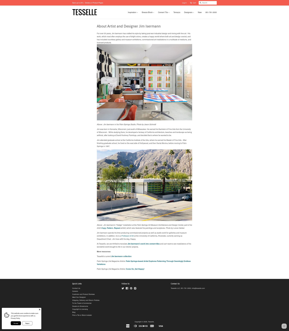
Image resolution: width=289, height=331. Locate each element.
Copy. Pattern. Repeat (110, 228)
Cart (194, 3)
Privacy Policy (15, 318)
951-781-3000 (211, 12)
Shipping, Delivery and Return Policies (85, 300)
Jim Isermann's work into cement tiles (144, 243)
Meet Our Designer (79, 297)
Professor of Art (127, 235)
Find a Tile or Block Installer (82, 315)
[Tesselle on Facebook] (127, 288)
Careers (75, 291)
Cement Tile (163, 12)
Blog (73, 312)
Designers (188, 12)
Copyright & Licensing (80, 309)
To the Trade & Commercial (81, 303)
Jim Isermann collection (121, 256)
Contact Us (76, 288)
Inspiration (132, 12)
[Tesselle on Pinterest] (131, 288)
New (200, 12)
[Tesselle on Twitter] (123, 288)
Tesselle (151, 321)
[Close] (39, 309)
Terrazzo (176, 12)
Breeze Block (147, 12)
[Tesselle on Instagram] (135, 288)
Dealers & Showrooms (80, 306)
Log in (184, 3)
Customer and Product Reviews (83, 294)
